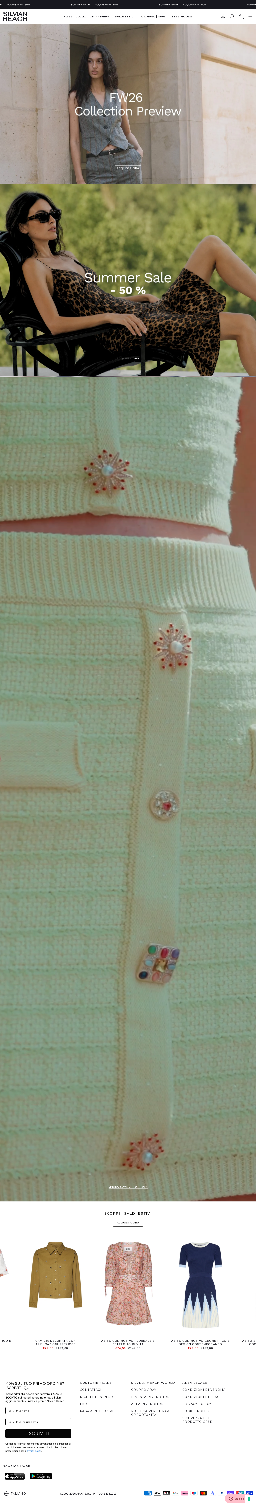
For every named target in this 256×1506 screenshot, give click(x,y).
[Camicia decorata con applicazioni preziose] (55, 1286)
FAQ (83, 1404)
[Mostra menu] (250, 16)
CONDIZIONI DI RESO (201, 1397)
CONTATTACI (90, 1390)
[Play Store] (41, 1476)
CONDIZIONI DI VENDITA (204, 1390)
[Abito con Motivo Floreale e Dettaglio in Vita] (128, 1286)
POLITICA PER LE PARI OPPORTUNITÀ (151, 1413)
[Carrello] (241, 16)
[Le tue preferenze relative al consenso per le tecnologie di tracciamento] (249, 1499)
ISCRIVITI (38, 1433)
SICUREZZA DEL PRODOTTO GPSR (197, 1420)
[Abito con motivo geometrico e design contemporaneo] (200, 1286)
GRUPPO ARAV (143, 1390)
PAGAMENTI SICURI (96, 1411)
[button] (125, 16)
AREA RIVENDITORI (148, 1404)
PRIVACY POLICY (196, 1404)
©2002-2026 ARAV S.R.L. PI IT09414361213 (88, 1493)
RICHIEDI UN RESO (96, 1397)
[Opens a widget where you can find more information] (238, 1499)
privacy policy (34, 1451)
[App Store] (15, 1476)
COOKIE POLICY (196, 1411)
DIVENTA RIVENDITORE (151, 1397)
